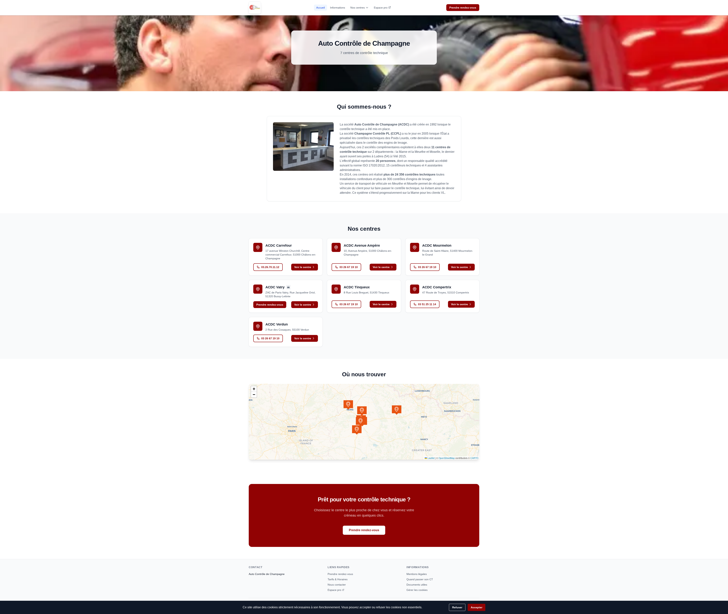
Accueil (320, 7)
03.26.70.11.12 (270, 267)
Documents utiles (416, 584)
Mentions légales (416, 574)
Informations (337, 7)
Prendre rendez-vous (462, 7)
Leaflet (431, 458)
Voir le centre (302, 267)
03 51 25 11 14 (427, 304)
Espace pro (381, 7)
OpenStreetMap (447, 458)
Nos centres (357, 7)
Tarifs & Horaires (338, 579)
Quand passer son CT (419, 579)
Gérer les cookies (417, 589)
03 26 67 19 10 (349, 267)
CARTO (474, 458)
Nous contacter (337, 584)
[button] (362, 411)
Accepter (476, 607)
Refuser (457, 607)
